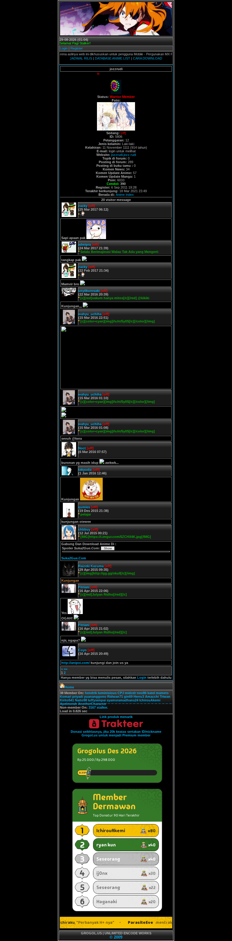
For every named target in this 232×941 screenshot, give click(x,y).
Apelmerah (68, 704)
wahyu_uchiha (90, 314)
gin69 (128, 696)
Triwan (165, 696)
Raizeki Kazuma (91, 566)
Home (69, 687)
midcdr (130, 693)
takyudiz (85, 469)
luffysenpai (97, 700)
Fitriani (83, 587)
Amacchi (152, 696)
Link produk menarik (116, 717)
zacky (82, 206)
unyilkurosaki (89, 291)
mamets (162, 693)
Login (64, 48)
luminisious (107, 693)
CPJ (121, 693)
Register (76, 48)
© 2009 (116, 937)
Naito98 (81, 700)
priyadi (77, 696)
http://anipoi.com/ (75, 663)
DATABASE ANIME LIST (112, 58)
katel (151, 693)
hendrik (91, 693)
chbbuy (84, 529)
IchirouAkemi (149, 700)
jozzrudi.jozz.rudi (123, 155)
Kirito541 (67, 700)
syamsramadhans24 (122, 700)
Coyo (82, 650)
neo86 (142, 693)
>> (65, 669)
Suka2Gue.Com (73, 558)
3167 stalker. (98, 707)
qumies (84, 507)
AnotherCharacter (92, 704)
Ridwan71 (115, 696)
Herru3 (139, 696)
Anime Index (125, 194)
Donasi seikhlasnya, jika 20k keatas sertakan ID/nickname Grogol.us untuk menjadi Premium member (116, 733)
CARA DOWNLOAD (147, 58)
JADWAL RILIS (81, 58)
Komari (65, 696)
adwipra (84, 244)
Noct (82, 448)
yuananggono (95, 696)
